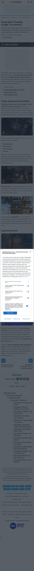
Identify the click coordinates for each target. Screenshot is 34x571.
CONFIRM (10, 313)
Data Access (17, 318)
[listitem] (17, 282)
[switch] (27, 286)
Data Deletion (7, 318)
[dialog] (17, 285)
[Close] (30, 252)
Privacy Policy (26, 318)
